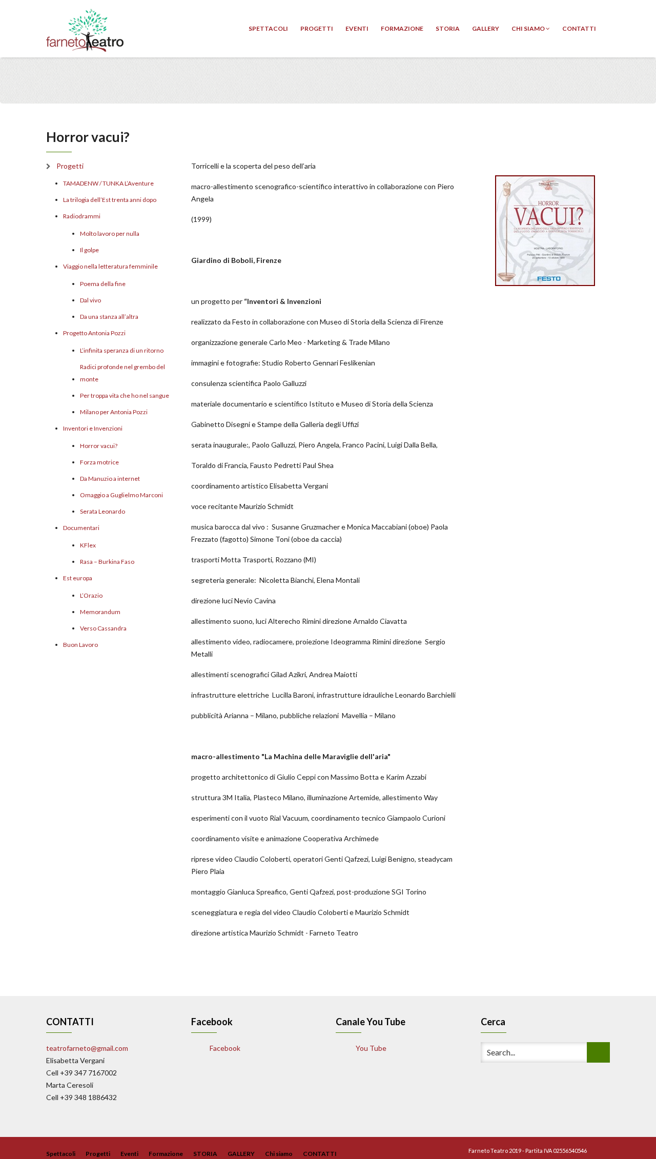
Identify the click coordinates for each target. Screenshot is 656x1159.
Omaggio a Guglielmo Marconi (121, 495)
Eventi (356, 28)
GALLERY (485, 28)
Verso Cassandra (103, 628)
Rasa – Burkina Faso (107, 561)
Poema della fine (103, 284)
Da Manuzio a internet (110, 478)
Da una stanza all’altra (109, 316)
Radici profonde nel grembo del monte (122, 373)
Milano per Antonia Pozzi (114, 412)
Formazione (402, 28)
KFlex (88, 545)
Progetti (316, 28)
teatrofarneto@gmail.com (87, 1048)
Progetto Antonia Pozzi (94, 333)
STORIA (448, 28)
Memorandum (100, 612)
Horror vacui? (98, 446)
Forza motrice (99, 462)
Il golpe (89, 250)
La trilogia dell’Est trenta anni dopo (109, 200)
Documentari (81, 528)
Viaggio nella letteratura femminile (110, 266)
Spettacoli (268, 28)
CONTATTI (579, 28)
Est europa (77, 578)
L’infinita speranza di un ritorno (121, 350)
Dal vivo (90, 300)
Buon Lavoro (80, 644)
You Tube (370, 1048)
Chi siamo (528, 28)
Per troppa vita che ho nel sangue (124, 395)
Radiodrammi (81, 216)
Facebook (224, 1048)
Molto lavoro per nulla (109, 233)
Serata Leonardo (102, 511)
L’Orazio (91, 595)
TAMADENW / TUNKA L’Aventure (108, 183)
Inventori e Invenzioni (92, 428)
